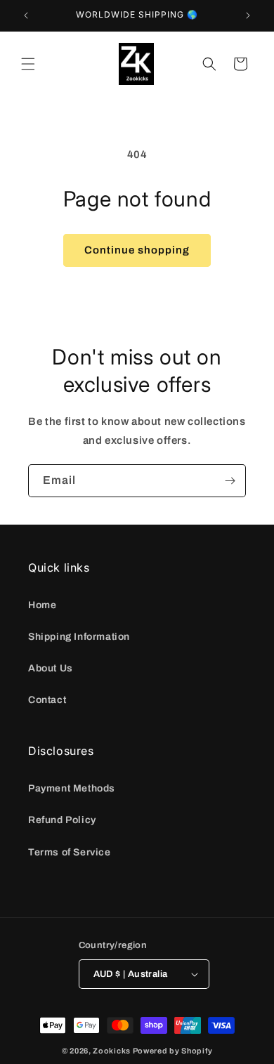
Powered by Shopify (173, 1050)
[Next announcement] (248, 15)
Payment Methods (71, 788)
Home (42, 605)
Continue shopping (137, 250)
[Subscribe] (229, 480)
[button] (28, 63)
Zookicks (112, 1050)
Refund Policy (62, 820)
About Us (50, 668)
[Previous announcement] (26, 15)
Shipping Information (79, 636)
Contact (47, 700)
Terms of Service (69, 852)
